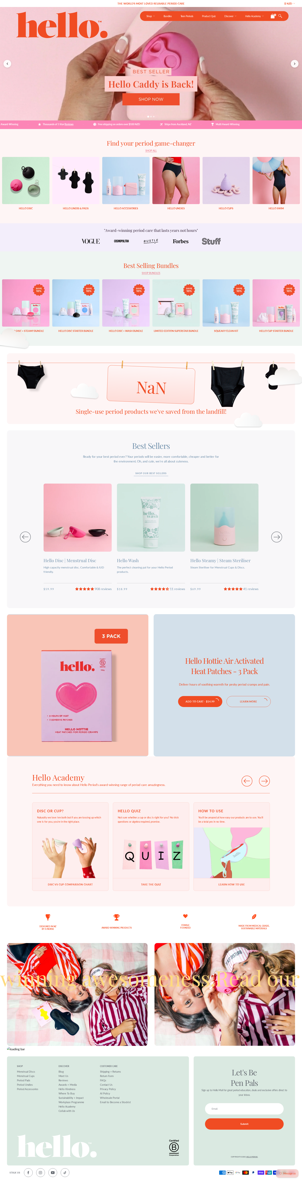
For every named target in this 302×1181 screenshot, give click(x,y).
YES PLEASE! (179, 598)
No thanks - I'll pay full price (179, 611)
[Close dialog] (218, 559)
